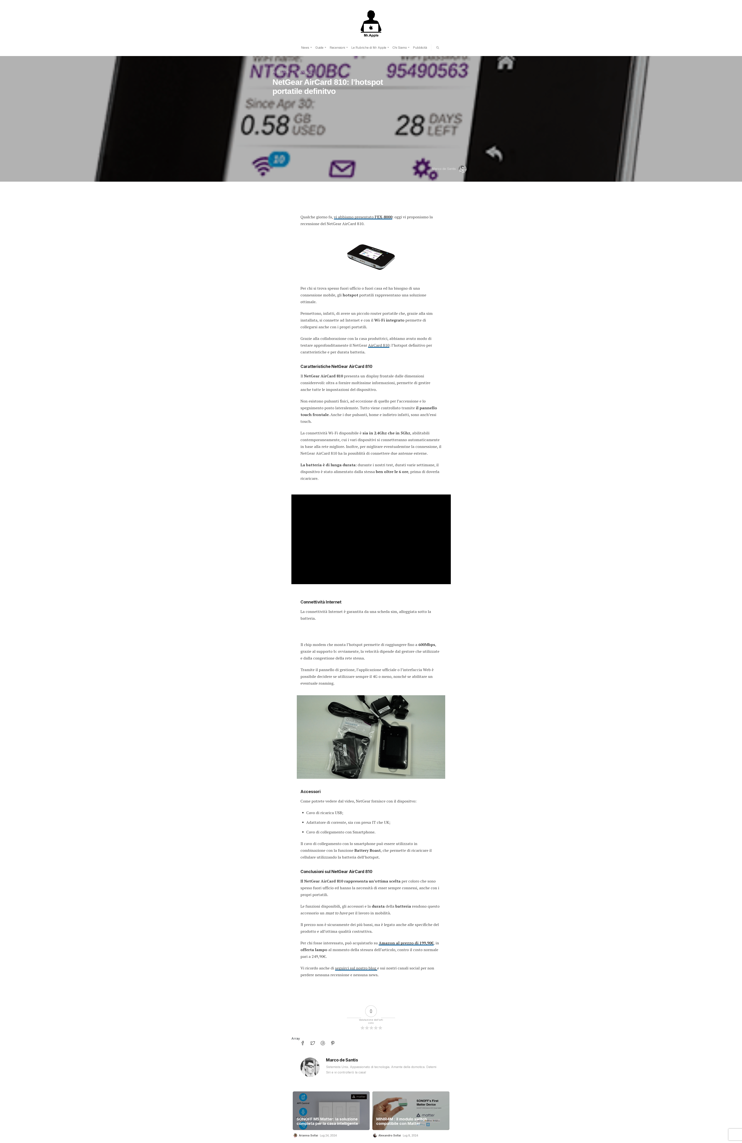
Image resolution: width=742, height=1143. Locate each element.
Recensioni (337, 47)
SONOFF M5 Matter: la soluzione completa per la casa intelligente (327, 1121)
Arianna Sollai (308, 1135)
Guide (319, 47)
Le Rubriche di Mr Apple (368, 47)
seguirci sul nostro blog (356, 968)
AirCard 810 (378, 345)
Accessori (281, 72)
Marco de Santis (444, 169)
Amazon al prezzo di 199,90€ (406, 943)
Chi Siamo (399, 47)
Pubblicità (420, 47)
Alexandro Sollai (390, 1135)
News (305, 47)
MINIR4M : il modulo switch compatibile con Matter (401, 1121)
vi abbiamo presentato (363, 217)
